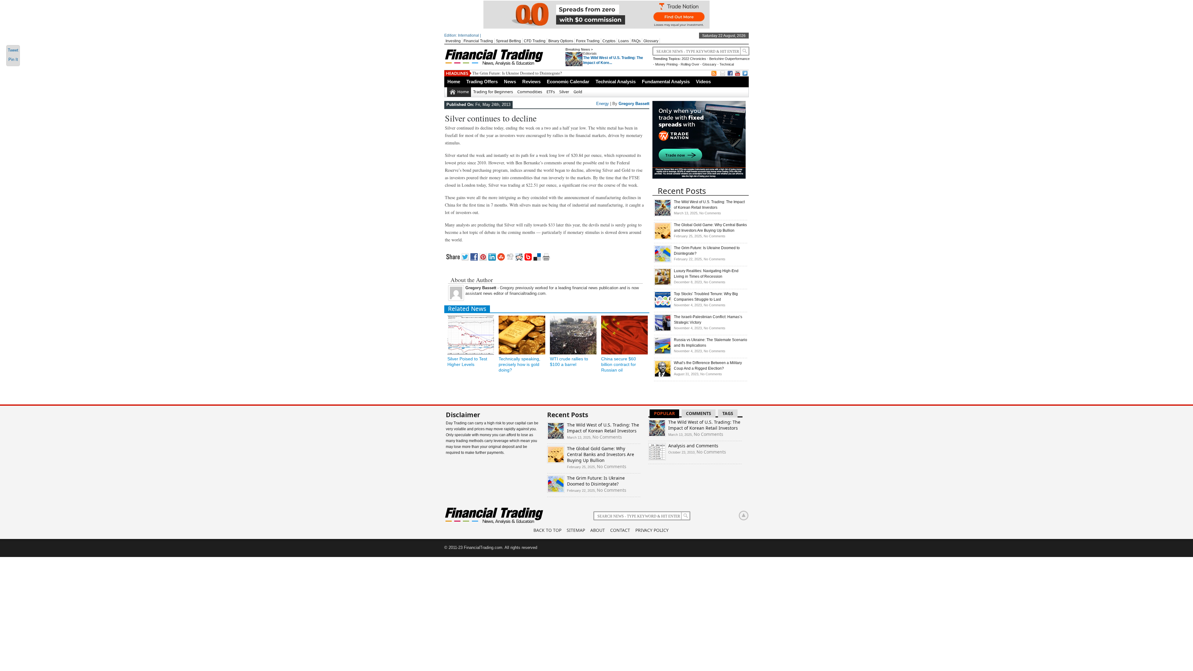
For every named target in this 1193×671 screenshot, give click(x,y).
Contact (620, 530)
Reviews (531, 81)
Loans (623, 41)
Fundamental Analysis (666, 81)
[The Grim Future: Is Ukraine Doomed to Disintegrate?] (662, 261)
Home (453, 81)
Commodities (529, 91)
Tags (727, 413)
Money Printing (666, 64)
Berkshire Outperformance (729, 59)
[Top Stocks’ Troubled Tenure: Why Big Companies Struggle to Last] (662, 307)
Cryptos (608, 41)
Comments (698, 413)
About (597, 530)
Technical (727, 64)
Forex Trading (588, 41)
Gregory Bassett (634, 103)
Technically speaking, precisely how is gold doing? (519, 364)
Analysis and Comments (693, 446)
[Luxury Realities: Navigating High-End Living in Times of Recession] (662, 284)
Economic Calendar (568, 81)
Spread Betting (508, 41)
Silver (564, 91)
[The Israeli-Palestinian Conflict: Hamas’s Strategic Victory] (662, 330)
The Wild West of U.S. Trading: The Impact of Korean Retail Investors (603, 428)
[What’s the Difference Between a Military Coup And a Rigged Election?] (662, 376)
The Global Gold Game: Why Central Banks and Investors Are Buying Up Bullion (600, 454)
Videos (703, 81)
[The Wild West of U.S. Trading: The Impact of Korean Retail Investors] (662, 215)
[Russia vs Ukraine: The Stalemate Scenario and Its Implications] (662, 353)
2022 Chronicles (694, 59)
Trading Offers (482, 81)
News (510, 81)
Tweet (13, 50)
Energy (602, 103)
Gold (578, 91)
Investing (453, 41)
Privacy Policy (652, 530)
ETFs (550, 91)
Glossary (650, 41)
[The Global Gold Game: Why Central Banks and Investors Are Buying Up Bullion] (662, 238)
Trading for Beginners (493, 91)
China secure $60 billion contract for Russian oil (618, 364)
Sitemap (576, 530)
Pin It (13, 59)
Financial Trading (478, 41)
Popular (664, 413)
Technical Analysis (616, 81)
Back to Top (547, 530)
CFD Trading (535, 41)
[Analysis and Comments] (657, 459)
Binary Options (560, 41)
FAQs (636, 41)
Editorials (590, 53)
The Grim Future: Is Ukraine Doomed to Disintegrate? (517, 73)
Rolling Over (690, 64)
